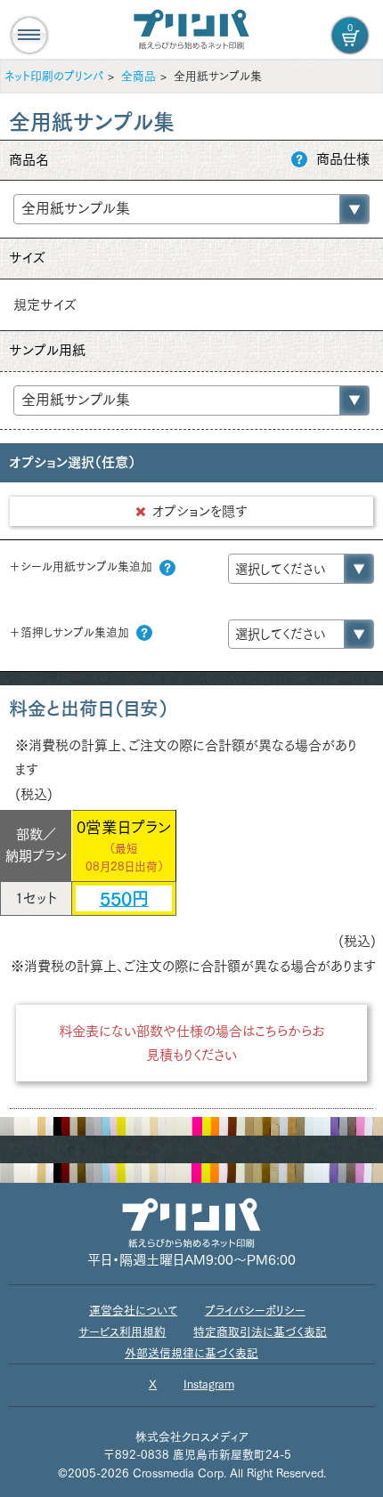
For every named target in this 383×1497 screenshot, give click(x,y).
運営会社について (133, 1310)
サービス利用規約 (122, 1332)
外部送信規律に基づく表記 (191, 1353)
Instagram (208, 1384)
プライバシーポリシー (255, 1310)
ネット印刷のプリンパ (53, 76)
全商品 (138, 76)
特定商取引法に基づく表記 (260, 1332)
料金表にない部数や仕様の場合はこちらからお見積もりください (192, 1043)
